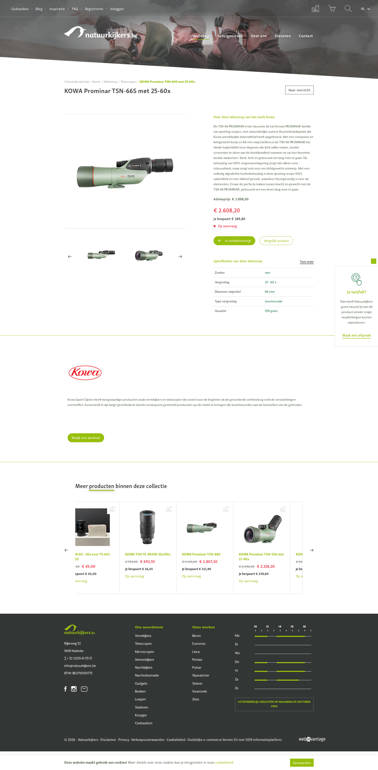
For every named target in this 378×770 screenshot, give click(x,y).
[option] (125, 171)
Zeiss (195, 699)
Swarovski (199, 691)
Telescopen (128, 81)
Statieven (141, 707)
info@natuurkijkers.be (80, 666)
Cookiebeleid (176, 739)
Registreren (94, 8)
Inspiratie (57, 8)
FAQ (75, 8)
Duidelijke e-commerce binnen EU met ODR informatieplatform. (235, 739)
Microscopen (144, 652)
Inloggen (117, 8)
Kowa (270, 117)
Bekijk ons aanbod (86, 438)
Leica (196, 652)
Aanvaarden (302, 762)
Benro (196, 636)
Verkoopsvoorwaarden (147, 739)
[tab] (264, 263)
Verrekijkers (143, 636)
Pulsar (196, 667)
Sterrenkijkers (144, 659)
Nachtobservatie (147, 675)
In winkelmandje (237, 241)
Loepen (140, 699)
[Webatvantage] (312, 739)
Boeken (140, 691)
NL (363, 8)
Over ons (259, 35)
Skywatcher (200, 675)
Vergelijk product (276, 240)
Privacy (123, 739)
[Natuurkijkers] (79, 630)
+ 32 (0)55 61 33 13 (78, 658)
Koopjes (141, 715)
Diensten (283, 35)
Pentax (197, 659)
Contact (306, 35)
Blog (39, 8)
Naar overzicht (299, 90)
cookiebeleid (224, 762)
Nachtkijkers (143, 667)
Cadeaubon (20, 8)
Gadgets (141, 683)
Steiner (197, 683)
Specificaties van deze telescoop (264, 261)
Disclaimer (108, 739)
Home (96, 81)
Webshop (201, 35)
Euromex (199, 643)
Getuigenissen (230, 35)
